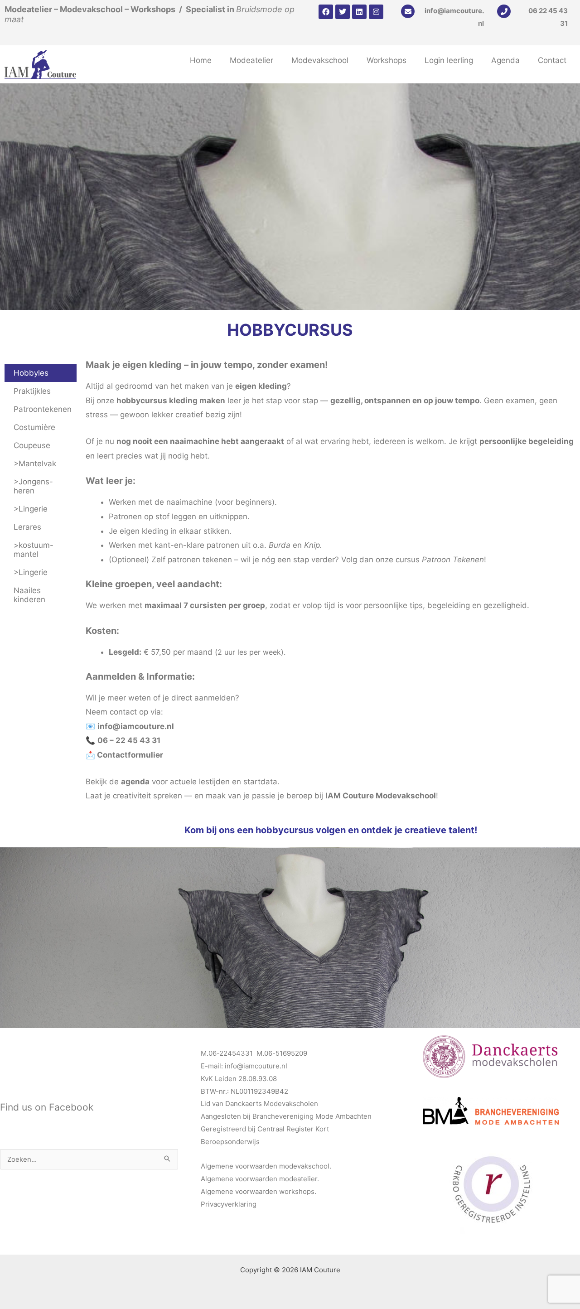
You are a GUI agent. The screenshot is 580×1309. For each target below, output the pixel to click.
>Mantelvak (35, 463)
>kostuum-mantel (33, 550)
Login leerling (449, 60)
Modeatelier (251, 60)
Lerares (27, 526)
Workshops (386, 60)
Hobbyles (31, 372)
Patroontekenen (43, 409)
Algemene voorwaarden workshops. (258, 1191)
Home (201, 60)
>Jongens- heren (33, 486)
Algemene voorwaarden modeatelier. (260, 1178)
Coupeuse (32, 445)
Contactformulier (130, 754)
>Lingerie (31, 508)
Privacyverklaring (228, 1204)
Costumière (34, 427)
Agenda (505, 60)
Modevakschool (319, 60)
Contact (552, 60)
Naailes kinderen (29, 595)
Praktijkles (32, 391)
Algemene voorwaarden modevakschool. (266, 1166)
